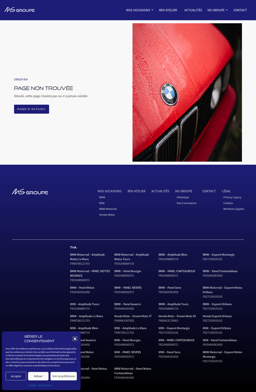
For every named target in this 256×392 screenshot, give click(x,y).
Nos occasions (138, 10)
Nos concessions (219, 25)
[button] (75, 339)
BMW (131, 19)
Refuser (38, 376)
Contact (240, 10)
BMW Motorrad (137, 31)
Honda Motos (136, 37)
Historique (216, 19)
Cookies (32, 385)
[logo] (19, 9)
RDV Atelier (168, 10)
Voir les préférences (63, 376)
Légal (226, 191)
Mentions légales (233, 209)
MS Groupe (216, 10)
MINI (131, 25)
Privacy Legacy (45, 385)
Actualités (193, 10)
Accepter (16, 376)
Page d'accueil (31, 109)
